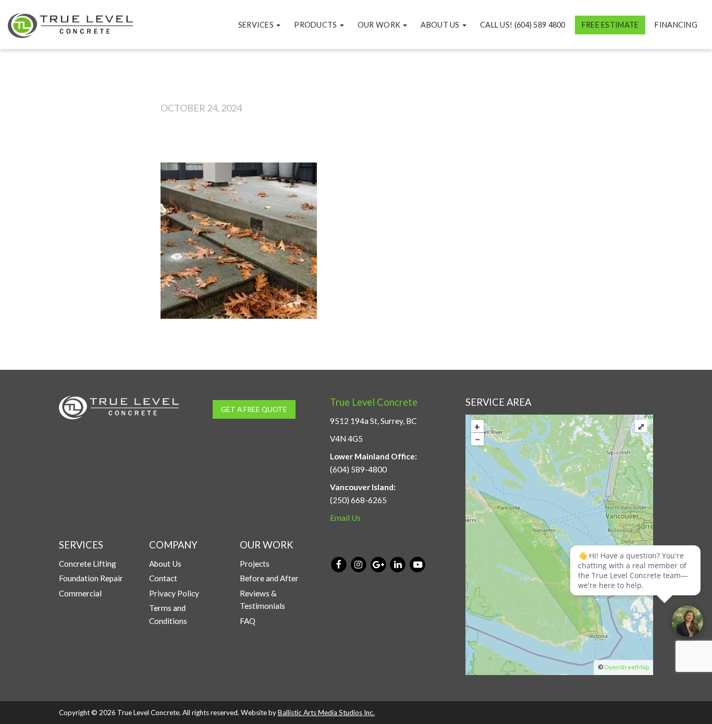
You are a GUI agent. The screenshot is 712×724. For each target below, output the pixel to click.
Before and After (269, 578)
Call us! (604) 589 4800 (523, 24)
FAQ (247, 621)
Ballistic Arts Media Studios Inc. (326, 712)
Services (257, 24)
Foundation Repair (91, 578)
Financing (676, 24)
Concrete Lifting (87, 563)
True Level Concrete (374, 402)
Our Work (380, 24)
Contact (163, 578)
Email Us (345, 517)
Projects (254, 563)
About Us (441, 24)
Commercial (80, 593)
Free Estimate (610, 24)
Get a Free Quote (254, 409)
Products (316, 24)
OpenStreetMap (626, 667)
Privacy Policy (174, 593)
